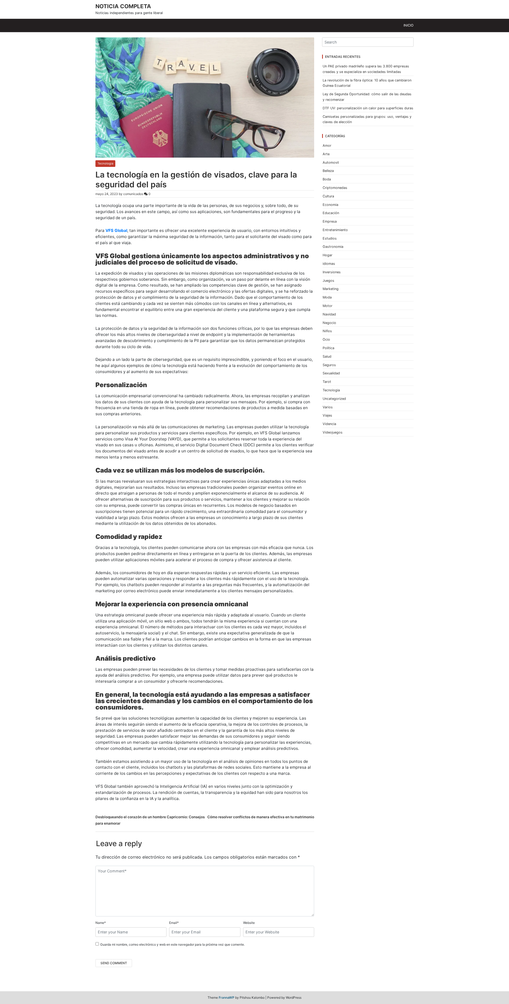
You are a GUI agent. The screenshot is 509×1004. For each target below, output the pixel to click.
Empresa (330, 221)
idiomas (329, 264)
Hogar (327, 255)
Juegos (328, 281)
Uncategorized (334, 399)
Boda (327, 179)
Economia (330, 205)
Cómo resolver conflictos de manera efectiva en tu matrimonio (260, 817)
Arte (326, 154)
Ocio (326, 339)
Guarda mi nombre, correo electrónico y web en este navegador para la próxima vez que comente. (172, 944)
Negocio (329, 323)
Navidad (329, 314)
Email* (174, 923)
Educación (331, 213)
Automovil (331, 163)
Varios (328, 407)
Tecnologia (105, 163)
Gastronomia (333, 247)
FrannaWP (226, 997)
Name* (100, 923)
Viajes (327, 415)
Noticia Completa (123, 6)
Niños (327, 331)
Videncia (329, 424)
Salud (327, 356)
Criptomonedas (335, 188)
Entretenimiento (335, 230)
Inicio (408, 25)
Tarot (327, 382)
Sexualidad (331, 373)
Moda (327, 297)
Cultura (328, 196)
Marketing (331, 289)
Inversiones (332, 272)
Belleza (328, 171)
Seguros (329, 365)
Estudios (330, 238)
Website (249, 923)
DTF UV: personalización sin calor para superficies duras (368, 108)
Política (328, 348)
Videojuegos (333, 432)
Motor (327, 306)
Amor (327, 146)
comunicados (133, 194)
